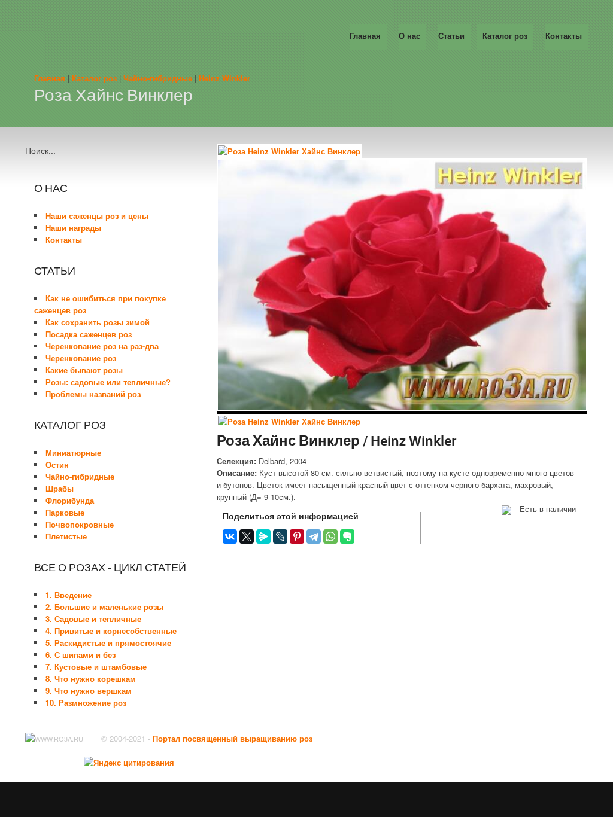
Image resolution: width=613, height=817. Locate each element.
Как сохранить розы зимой (97, 322)
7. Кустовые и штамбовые (96, 666)
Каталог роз (94, 78)
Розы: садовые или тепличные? (108, 382)
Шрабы (59, 488)
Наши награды (73, 227)
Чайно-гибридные (157, 78)
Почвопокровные (79, 524)
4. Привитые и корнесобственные (111, 630)
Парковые (64, 512)
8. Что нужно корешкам (90, 678)
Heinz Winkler (224, 78)
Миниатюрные (73, 452)
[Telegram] (313, 536)
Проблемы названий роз (93, 394)
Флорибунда (69, 500)
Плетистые (66, 536)
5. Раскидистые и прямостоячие (108, 642)
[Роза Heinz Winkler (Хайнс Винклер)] (289, 151)
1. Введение (68, 594)
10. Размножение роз (85, 702)
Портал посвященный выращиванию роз (232, 738)
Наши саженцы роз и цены (96, 215)
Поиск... (40, 150)
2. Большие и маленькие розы (104, 606)
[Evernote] (347, 536)
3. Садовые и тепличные (93, 618)
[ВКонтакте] (230, 536)
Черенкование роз (80, 358)
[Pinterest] (297, 536)
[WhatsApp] (330, 536)
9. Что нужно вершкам (88, 690)
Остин (57, 464)
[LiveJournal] (280, 536)
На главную (136, 36)
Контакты (63, 239)
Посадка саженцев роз (88, 334)
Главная (49, 78)
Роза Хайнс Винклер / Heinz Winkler (337, 442)
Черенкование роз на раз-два (102, 346)
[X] (246, 536)
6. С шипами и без (80, 654)
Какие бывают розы (84, 370)
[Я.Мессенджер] (263, 536)
